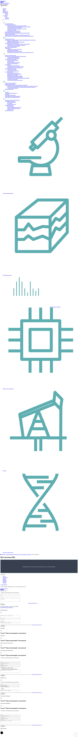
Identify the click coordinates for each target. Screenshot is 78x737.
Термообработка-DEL (9, 105)
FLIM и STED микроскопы (12, 63)
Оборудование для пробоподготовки (12, 97)
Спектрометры (8, 48)
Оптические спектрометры (10, 95)
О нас (6, 16)
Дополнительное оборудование (13, 46)
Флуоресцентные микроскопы (11, 59)
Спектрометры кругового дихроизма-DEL (15, 66)
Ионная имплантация (9, 89)
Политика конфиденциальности (6, 607)
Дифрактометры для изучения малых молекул (16, 45)
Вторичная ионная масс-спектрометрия (12, 31)
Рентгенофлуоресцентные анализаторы (12, 96)
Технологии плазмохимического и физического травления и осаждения (21, 87)
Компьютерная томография (12, 74)
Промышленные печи (9, 110)
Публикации (5, 12)
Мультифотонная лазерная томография (14, 76)
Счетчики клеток (10, 61)
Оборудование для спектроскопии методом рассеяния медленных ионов (19, 36)
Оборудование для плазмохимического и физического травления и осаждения (22, 86)
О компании (5, 15)
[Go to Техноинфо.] (0, 554)
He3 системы (9, 103)
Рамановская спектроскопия (12, 50)
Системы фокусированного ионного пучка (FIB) (16, 28)
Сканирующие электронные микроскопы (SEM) (16, 25)
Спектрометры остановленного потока (14, 67)
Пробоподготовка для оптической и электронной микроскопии (17, 35)
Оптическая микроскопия (10, 34)
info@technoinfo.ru (5, 3)
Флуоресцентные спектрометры (13, 65)
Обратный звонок (4, 5)
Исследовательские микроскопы (13, 62)
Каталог (4, 8)
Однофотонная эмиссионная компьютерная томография (18, 78)
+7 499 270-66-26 (5, 4)
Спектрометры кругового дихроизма (14, 49)
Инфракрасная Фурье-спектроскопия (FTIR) (15, 42)
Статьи (6, 14)
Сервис (4, 10)
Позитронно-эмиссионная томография (14, 77)
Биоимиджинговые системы (12, 60)
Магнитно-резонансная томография (14, 73)
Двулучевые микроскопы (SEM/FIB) (14, 27)
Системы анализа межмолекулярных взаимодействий (15, 56)
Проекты (4, 9)
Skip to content (3, 0)
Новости (6, 13)
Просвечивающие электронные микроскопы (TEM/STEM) (18, 26)
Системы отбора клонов (12, 69)
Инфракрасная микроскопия (12, 41)
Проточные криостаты (11, 102)
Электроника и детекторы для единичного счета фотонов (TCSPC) (20, 52)
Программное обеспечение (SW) (13, 30)
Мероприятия (5, 11)
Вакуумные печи (10, 106)
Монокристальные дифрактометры (12, 43)
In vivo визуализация (9, 71)
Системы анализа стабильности (13, 58)
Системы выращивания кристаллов (14, 107)
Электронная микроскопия (10, 24)
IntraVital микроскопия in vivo (13, 72)
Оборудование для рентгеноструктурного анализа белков (18, 44)
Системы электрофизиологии (13, 70)
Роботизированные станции (10, 68)
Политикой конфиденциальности (32, 603)
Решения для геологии (11, 29)
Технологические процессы (12, 88)
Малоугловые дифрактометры (11, 47)
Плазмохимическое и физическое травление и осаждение (16, 85)
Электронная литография (10, 84)
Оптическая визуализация (12, 79)
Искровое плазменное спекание (13, 108)
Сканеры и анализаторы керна (11, 93)
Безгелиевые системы (11, 104)
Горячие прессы (10, 109)
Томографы (7, 94)
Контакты (7, 17)
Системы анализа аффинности (13, 57)
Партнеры (7, 18)
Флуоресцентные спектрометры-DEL (14, 51)
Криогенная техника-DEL (10, 101)
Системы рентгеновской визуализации (14, 80)
